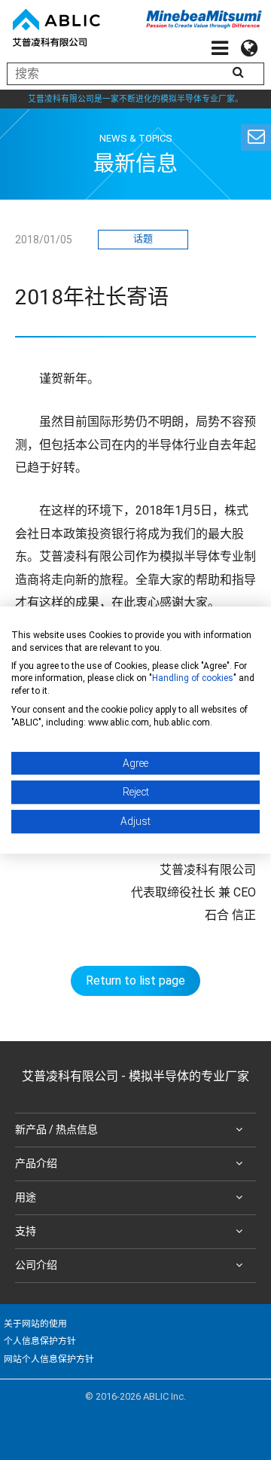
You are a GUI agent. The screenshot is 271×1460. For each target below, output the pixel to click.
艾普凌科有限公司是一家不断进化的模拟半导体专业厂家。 (135, 99)
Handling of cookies (192, 678)
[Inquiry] (256, 137)
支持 (25, 1231)
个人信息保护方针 (40, 1341)
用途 (25, 1197)
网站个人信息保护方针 (49, 1359)
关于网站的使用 (35, 1323)
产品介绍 (36, 1163)
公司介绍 (36, 1265)
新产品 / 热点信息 (56, 1129)
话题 (143, 238)
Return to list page (135, 980)
